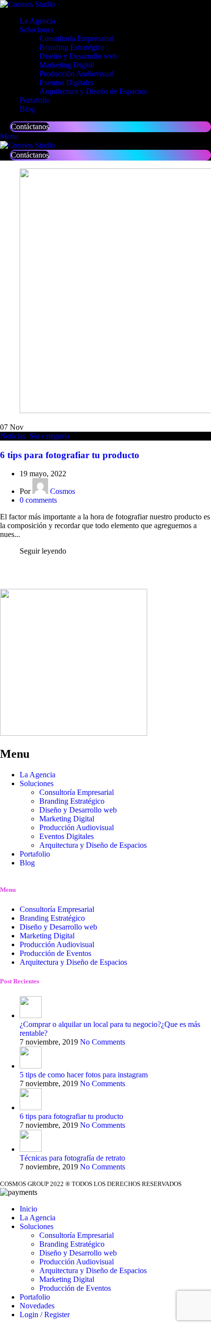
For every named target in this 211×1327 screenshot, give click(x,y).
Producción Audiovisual (76, 74)
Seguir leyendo (43, 551)
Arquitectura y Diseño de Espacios (93, 91)
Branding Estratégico (72, 47)
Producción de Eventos (75, 1288)
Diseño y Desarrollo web (78, 56)
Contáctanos (30, 126)
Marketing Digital (66, 65)
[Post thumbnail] (31, 1015)
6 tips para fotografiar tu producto (69, 455)
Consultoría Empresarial (76, 38)
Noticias (13, 436)
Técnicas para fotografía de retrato (72, 1158)
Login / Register (45, 1314)
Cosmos (62, 491)
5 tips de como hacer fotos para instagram (84, 1075)
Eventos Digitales (66, 82)
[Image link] (73, 733)
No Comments (102, 1042)
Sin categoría (49, 436)
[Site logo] (27, 4)
